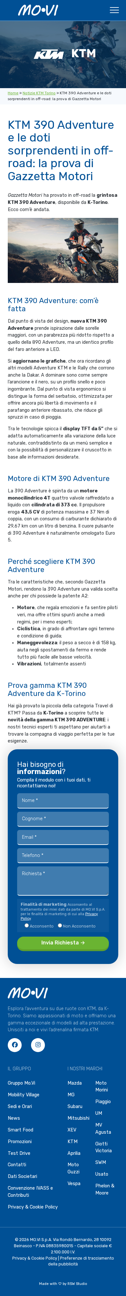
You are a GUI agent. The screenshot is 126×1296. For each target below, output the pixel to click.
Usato (101, 1174)
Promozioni (20, 1141)
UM (98, 1113)
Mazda (75, 1083)
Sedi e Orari (20, 1106)
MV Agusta (103, 1128)
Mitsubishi (78, 1118)
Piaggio (103, 1101)
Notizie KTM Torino (39, 93)
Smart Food (20, 1130)
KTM (73, 1141)
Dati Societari (22, 1176)
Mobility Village (23, 1095)
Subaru (75, 1106)
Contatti (17, 1165)
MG (71, 1095)
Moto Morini (101, 1086)
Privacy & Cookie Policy (33, 1207)
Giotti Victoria (103, 1147)
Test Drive (19, 1153)
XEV (72, 1130)
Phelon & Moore (104, 1189)
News (14, 1118)
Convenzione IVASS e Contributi (30, 1191)
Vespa (74, 1183)
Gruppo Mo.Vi (21, 1083)
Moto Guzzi (73, 1168)
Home (13, 93)
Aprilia (74, 1153)
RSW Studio (77, 1284)
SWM (100, 1162)
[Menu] (114, 12)
